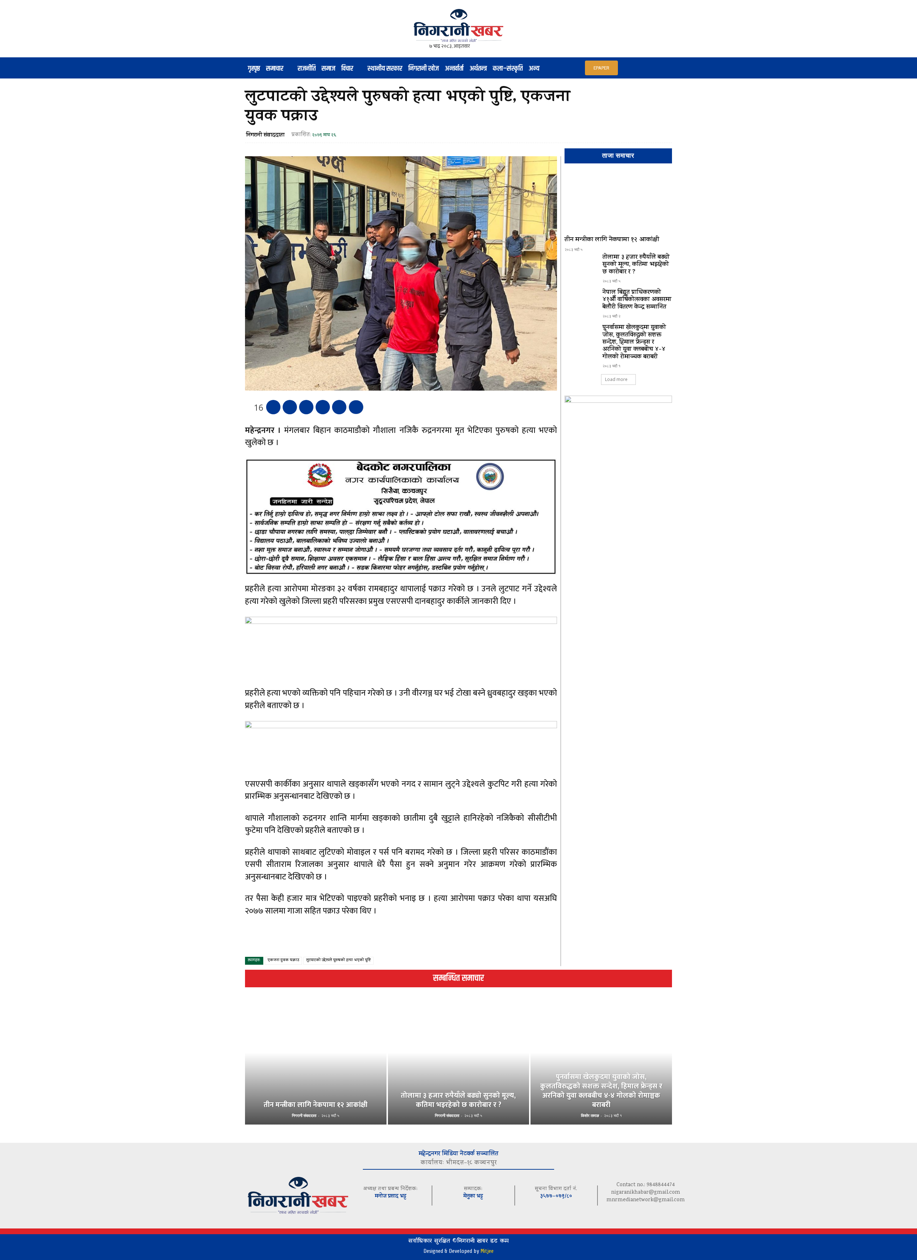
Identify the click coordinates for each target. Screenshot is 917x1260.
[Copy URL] (339, 407)
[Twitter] (290, 407)
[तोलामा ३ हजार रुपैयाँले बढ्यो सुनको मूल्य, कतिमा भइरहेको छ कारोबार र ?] (581, 267)
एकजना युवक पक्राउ (283, 961)
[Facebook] (273, 407)
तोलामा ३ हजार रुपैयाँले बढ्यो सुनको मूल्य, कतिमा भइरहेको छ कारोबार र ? (635, 265)
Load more (616, 379)
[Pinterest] (306, 407)
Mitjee (487, 1251)
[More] (356, 407)
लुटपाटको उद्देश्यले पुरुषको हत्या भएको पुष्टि (338, 961)
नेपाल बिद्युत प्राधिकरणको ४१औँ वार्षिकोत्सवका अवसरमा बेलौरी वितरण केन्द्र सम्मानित (636, 300)
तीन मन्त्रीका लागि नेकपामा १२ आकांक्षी (612, 240)
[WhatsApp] (323, 407)
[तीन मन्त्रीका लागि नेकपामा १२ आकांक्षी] (618, 203)
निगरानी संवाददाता (265, 135)
